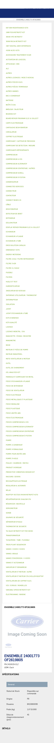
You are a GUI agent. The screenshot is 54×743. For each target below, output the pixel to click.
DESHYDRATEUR (12, 209)
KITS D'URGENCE (12, 318)
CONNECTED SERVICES (15, 186)
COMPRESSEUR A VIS (14, 159)
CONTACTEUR (11, 195)
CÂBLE (8, 204)
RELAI (8, 490)
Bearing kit (11, 114)
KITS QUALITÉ (11, 322)
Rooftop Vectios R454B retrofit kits (22, 495)
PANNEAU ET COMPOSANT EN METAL (19, 377)
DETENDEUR (10, 218)
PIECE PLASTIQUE (13, 408)
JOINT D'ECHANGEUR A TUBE (17, 313)
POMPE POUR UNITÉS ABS (16, 454)
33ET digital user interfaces (18, 46)
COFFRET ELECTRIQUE (14, 136)
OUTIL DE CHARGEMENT (15, 368)
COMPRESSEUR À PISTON (15, 177)
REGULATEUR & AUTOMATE (16, 486)
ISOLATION (10, 304)
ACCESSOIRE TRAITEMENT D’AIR (18, 55)
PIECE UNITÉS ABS (13, 413)
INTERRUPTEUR (12, 300)
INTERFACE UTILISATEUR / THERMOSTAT (21, 295)
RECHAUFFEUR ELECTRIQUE (16, 481)
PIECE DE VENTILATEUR (15, 390)
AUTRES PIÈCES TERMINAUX (17, 87)
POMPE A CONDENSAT (14, 445)
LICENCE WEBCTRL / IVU (15, 331)
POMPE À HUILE (12, 458)
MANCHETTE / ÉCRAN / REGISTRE (18, 336)
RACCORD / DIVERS (13, 476)
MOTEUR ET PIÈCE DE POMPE (17, 350)
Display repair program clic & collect (23, 227)
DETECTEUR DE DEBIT (14, 214)
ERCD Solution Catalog (15, 245)
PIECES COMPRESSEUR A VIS (17, 422)
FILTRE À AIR (11, 263)
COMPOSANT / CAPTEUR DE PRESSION (20, 141)
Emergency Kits (13, 250)
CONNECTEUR (11, 191)
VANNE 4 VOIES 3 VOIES (15, 549)
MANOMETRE (11, 340)
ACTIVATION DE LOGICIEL (16, 59)
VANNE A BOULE (12, 553)
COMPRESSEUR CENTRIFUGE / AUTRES (20, 168)
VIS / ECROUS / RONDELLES (16, 585)
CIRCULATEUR (11, 132)
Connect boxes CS (13, 200)
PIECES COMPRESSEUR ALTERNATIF (19, 427)
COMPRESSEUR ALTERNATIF (16, 164)
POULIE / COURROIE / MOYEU (17, 463)
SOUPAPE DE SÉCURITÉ (15, 517)
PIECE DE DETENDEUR (14, 386)
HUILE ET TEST (11, 282)
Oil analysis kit (13, 372)
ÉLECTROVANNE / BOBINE (16, 594)
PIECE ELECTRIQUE (13, 395)
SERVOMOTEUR (11, 508)
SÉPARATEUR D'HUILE (14, 522)
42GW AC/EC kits (12, 50)
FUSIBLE (9, 272)
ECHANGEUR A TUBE (13, 241)
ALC (7, 68)
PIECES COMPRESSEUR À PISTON (19, 436)
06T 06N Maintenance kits (17, 28)
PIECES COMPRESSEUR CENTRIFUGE (20, 431)
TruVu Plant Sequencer (16, 544)
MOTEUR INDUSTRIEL (14, 354)
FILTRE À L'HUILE (12, 268)
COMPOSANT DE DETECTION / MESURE (20, 145)
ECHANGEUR (10, 232)
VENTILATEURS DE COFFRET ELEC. (19, 581)
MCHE (8, 345)
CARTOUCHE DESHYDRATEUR (17, 127)
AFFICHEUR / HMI (12, 64)
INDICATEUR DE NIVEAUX (15, 291)
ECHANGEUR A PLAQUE (14, 236)
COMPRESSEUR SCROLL (15, 173)
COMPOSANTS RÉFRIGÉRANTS (17, 150)
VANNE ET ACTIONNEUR (15, 563)
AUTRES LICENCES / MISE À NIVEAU (20, 77)
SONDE (8, 513)
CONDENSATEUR (12, 182)
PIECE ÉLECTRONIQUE (14, 418)
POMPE (8, 440)
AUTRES (9, 73)
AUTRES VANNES (12, 91)
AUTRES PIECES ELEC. (14, 82)
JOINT (8, 309)
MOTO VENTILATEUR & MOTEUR (18, 359)
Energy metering (13, 254)
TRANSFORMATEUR (13, 535)
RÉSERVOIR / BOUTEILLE (15, 504)
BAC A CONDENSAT (13, 96)
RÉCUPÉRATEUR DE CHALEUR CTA (18, 499)
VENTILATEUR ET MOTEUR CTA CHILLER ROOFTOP (24, 576)
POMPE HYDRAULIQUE (14, 449)
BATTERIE (9, 100)
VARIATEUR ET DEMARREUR (16, 567)
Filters (9, 277)
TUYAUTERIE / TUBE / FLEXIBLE (18, 540)
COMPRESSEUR (11, 155)
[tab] (27, 28)
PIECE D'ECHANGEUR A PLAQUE (18, 381)
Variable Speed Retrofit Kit (18, 590)
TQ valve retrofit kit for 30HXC (19, 531)
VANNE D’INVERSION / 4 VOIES (18, 558)
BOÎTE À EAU (11, 105)
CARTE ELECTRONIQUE (14, 123)
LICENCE (9, 327)
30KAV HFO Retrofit (14, 37)
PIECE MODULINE (13, 404)
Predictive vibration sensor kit (20, 472)
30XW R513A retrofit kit (16, 41)
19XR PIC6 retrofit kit (15, 32)
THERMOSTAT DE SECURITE (16, 526)
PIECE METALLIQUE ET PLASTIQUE (19, 399)
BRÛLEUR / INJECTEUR (14, 109)
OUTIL (8, 363)
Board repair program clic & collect (22, 118)
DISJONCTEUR (11, 223)
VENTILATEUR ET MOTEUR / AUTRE (19, 572)
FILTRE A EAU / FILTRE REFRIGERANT (20, 259)
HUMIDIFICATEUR (13, 286)
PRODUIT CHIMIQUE (14, 467)
